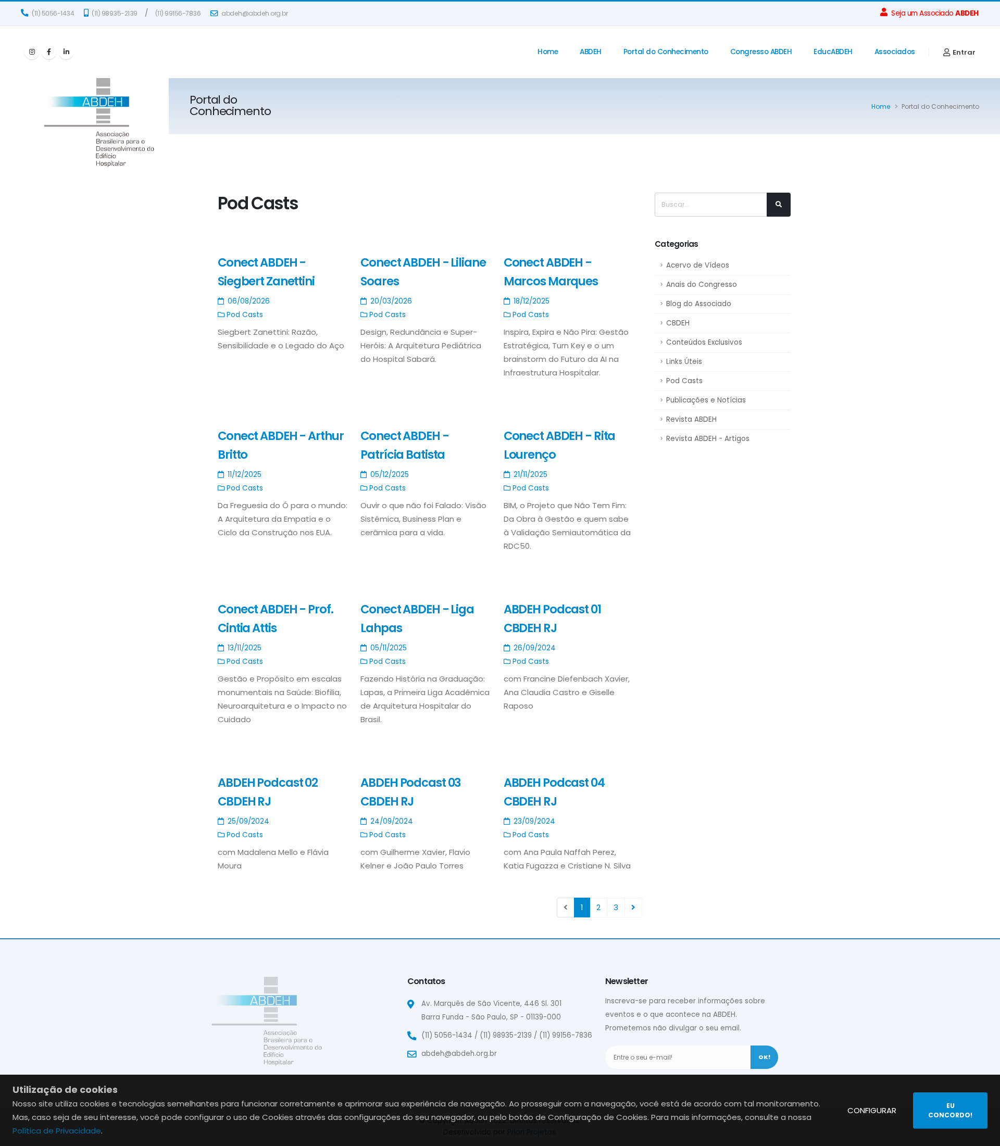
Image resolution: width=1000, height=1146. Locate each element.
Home (548, 52)
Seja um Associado (934, 13)
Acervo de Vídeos (697, 265)
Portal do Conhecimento (665, 52)
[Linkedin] (66, 52)
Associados (894, 52)
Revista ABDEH (691, 419)
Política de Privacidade (56, 1130)
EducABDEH (833, 52)
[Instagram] (31, 52)
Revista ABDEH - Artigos (707, 439)
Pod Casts (684, 381)
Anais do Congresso (701, 284)
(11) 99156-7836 (178, 13)
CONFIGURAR (871, 1110)
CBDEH (678, 323)
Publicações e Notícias (706, 400)
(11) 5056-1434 (52, 13)
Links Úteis (684, 362)
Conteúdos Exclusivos (704, 342)
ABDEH (591, 52)
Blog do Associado (698, 304)
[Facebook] (49, 52)
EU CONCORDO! (950, 1110)
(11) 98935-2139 (114, 13)
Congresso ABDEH (761, 52)
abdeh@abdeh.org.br (254, 13)
